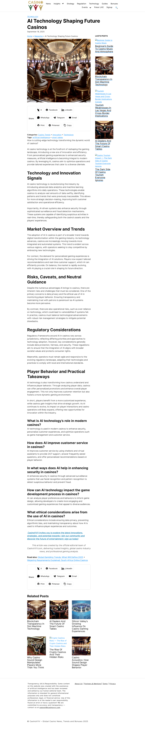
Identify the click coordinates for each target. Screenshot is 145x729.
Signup (109, 7)
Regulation (81, 3)
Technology (94, 3)
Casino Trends (44, 135)
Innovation (57, 135)
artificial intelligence (41, 137)
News (48, 3)
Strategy (70, 3)
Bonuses (114, 3)
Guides (105, 3)
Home (29, 36)
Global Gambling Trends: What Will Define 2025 (60, 557)
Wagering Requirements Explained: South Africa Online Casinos (57, 560)
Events (85, 7)
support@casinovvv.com (49, 707)
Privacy (112, 684)
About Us (78, 684)
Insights (57, 3)
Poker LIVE (99, 7)
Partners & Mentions (92, 684)
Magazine (38, 36)
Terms (105, 684)
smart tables (57, 137)
